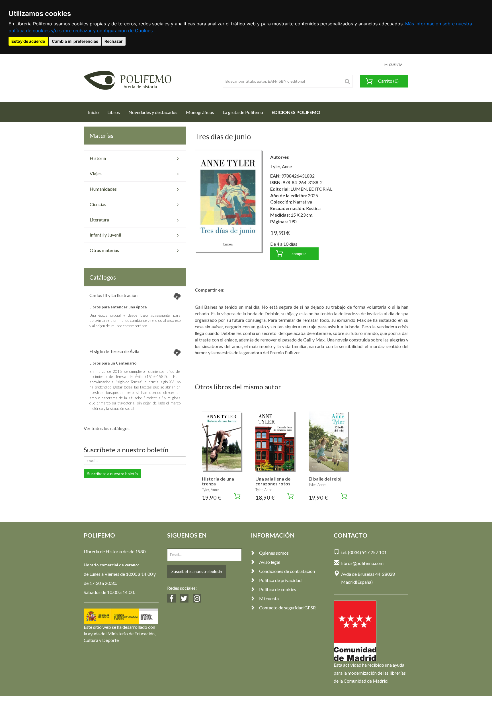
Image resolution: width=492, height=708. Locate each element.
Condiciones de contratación (287, 571)
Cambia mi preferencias (75, 41)
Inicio (95, 112)
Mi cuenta (269, 598)
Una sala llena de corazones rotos (272, 481)
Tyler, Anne (281, 166)
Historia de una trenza (218, 481)
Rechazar (113, 41)
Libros (113, 112)
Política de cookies (277, 589)
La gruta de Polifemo (243, 112)
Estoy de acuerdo (28, 41)
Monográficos (200, 112)
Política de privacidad (280, 580)
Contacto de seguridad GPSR (287, 607)
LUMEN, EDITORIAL (311, 189)
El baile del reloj (325, 478)
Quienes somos (274, 553)
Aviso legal (269, 562)
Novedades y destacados (152, 112)
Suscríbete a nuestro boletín (112, 473)
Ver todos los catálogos (107, 428)
